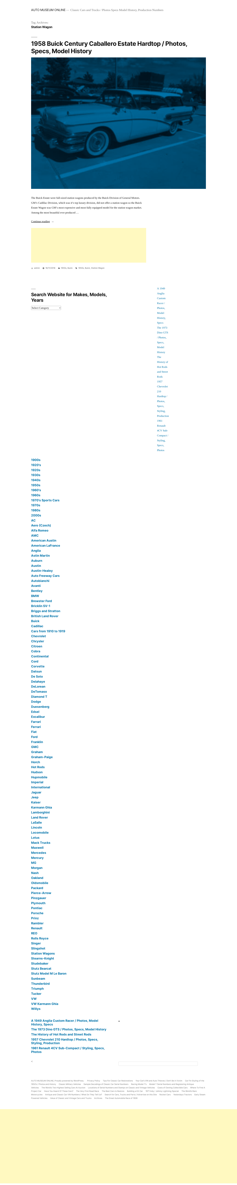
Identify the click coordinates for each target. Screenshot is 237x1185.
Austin (36, 566)
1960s (35, 495)
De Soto (37, 676)
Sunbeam (38, 978)
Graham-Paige (42, 757)
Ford (34, 737)
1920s (35, 470)
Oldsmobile (39, 883)
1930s (35, 475)
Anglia (36, 550)
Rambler (37, 923)
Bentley (37, 591)
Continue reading (42, 221)
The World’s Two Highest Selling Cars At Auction (63, 1087)
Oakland (37, 878)
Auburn (36, 560)
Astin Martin (40, 555)
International (40, 787)
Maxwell (37, 847)
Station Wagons (43, 953)
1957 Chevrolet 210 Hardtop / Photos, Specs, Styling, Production (64, 1041)
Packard (37, 888)
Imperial (37, 782)
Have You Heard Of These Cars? (58, 1091)
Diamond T (39, 697)
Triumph (37, 988)
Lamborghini (40, 812)
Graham (37, 752)
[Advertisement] (88, 245)
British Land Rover (44, 616)
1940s (35, 480)
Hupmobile (39, 777)
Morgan (36, 868)
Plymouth (38, 903)
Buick (70, 268)
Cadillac (37, 626)
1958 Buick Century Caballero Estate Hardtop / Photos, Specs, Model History (109, 47)
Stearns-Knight (42, 958)
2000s (36, 515)
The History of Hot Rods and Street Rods (162, 366)
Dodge (36, 701)
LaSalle (36, 822)
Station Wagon (97, 268)
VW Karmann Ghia (44, 1004)
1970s (35, 505)
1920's (36, 465)
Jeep (35, 797)
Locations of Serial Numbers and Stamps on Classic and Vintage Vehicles (121, 1087)
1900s (35, 460)
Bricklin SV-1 (40, 606)
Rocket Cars (165, 1094)
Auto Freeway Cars (45, 576)
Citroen (36, 646)
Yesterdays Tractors (182, 1094)
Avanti (36, 586)
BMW (35, 596)
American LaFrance (45, 545)
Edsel (35, 712)
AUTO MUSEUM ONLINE (48, 10)
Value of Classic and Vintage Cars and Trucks (70, 1098)
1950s (63, 268)
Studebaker (39, 963)
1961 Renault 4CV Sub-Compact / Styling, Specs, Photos (162, 435)
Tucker (36, 994)
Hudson (37, 772)
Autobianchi (40, 581)
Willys (35, 1009)
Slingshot (38, 948)
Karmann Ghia (41, 807)
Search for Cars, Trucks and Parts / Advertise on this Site (131, 1094)
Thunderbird (40, 983)
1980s (35, 510)
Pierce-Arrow (41, 893)
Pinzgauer (38, 898)
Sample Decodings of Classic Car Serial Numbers (106, 1084)
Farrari (36, 722)
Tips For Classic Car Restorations (118, 1081)
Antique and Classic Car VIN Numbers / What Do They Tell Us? (73, 1094)
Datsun (36, 671)
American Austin (43, 540)
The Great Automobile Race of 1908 (121, 1098)
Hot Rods (38, 767)
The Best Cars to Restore (113, 1091)
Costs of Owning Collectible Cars (173, 1087)
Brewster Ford (41, 601)
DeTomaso (39, 691)
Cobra (35, 651)
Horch (35, 762)
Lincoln (36, 827)
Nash (35, 873)
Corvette (38, 666)
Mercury (37, 858)
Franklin (37, 742)
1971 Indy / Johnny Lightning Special (162, 1091)
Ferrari (36, 727)
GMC (35, 747)
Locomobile (40, 832)
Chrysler (37, 641)
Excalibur (38, 717)
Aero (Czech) (41, 525)
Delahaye (38, 681)
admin (37, 268)
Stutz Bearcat (41, 968)
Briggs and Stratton (45, 611)
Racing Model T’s (139, 1084)
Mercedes (38, 853)
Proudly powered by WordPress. (69, 1081)
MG (33, 863)
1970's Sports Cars (45, 500)
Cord (34, 661)
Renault (36, 928)
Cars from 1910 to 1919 (48, 631)
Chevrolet (38, 636)
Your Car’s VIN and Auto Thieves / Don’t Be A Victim (159, 1081)
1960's (36, 490)
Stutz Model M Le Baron (48, 973)
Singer (36, 943)
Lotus (35, 837)
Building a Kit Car (135, 1091)
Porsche (37, 913)
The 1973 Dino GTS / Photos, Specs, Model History (68, 1029)
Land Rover (39, 817)
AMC (35, 535)
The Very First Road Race (87, 1091)
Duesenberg (40, 707)
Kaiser (36, 802)
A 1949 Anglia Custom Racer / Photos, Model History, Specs (64, 1022)
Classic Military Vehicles (70, 1084)
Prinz (35, 918)
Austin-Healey (42, 571)
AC (33, 520)
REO (34, 933)
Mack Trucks (40, 843)
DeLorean (38, 686)
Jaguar (36, 792)
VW (34, 999)
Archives (98, 1098)
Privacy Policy (93, 1081)
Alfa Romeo (39, 530)
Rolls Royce (40, 938)
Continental (40, 656)
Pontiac (36, 908)
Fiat (34, 732)
